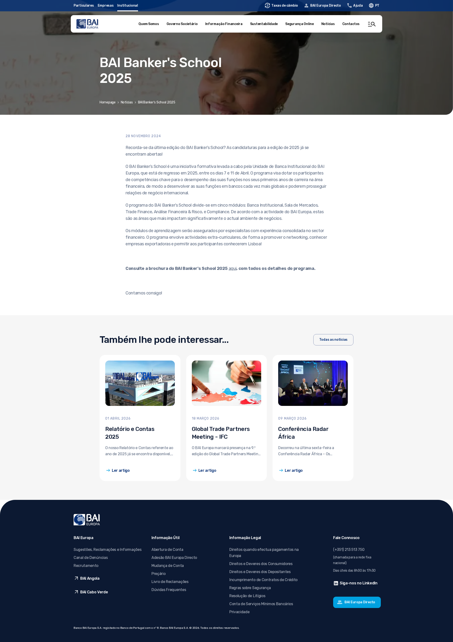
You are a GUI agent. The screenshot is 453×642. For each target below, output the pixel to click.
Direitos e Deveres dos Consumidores (261, 563)
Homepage (108, 102)
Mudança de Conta (167, 565)
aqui (233, 268)
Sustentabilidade (264, 24)
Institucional (127, 6)
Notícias (328, 24)
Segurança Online (299, 24)
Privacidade (239, 612)
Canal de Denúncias (91, 557)
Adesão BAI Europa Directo (174, 557)
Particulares (84, 6)
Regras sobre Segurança (250, 588)
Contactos (351, 24)
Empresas (106, 6)
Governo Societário (182, 24)
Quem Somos (148, 24)
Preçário (158, 573)
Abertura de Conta (167, 549)
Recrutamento (86, 565)
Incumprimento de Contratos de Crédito (263, 580)
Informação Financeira (224, 24)
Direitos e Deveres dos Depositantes (260, 572)
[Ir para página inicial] (87, 24)
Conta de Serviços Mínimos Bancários (261, 604)
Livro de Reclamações (170, 581)
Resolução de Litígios (247, 596)
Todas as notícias (333, 340)
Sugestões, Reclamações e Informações (107, 549)
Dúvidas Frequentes (168, 589)
